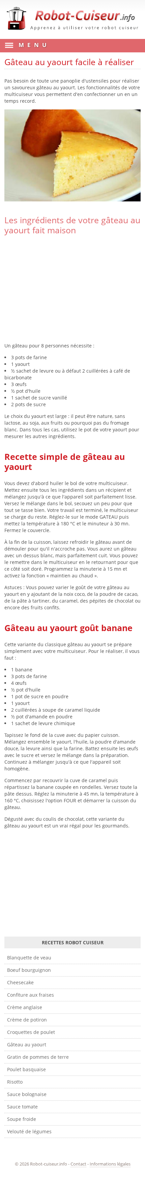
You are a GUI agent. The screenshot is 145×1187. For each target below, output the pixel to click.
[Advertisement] (72, 289)
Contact (78, 1164)
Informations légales (110, 1164)
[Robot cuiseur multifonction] (72, 32)
